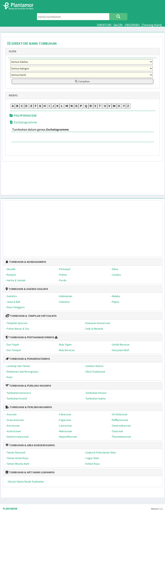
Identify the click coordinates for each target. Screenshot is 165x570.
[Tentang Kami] (151, 25)
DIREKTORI (104, 25)
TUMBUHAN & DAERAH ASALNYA (28, 289)
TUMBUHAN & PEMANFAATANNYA (29, 359)
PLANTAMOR (10, 508)
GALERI (118, 25)
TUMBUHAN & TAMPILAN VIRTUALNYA (33, 316)
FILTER (12, 51)
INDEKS (13, 95)
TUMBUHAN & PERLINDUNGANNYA (30, 407)
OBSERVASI (132, 25)
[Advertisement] (82, 226)
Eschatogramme (25, 122)
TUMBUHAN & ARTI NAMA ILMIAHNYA (31, 472)
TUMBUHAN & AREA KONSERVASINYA (31, 445)
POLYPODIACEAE (25, 115)
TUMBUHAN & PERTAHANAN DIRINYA (31, 337)
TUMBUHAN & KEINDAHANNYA (27, 262)
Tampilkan (84, 81)
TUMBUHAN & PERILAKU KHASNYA (29, 385)
